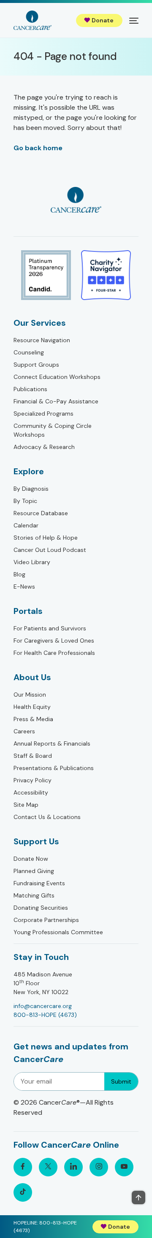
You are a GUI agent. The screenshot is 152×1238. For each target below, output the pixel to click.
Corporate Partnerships (46, 920)
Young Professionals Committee (58, 932)
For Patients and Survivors (50, 628)
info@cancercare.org (43, 1006)
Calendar (26, 525)
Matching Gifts (34, 895)
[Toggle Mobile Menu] (133, 20)
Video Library (32, 562)
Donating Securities (41, 907)
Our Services (40, 322)
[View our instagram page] (99, 1167)
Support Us (36, 841)
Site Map (26, 804)
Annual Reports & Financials (52, 743)
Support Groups (36, 364)
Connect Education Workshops (57, 377)
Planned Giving (34, 871)
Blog (19, 574)
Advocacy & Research (44, 447)
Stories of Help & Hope (46, 537)
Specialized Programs (43, 413)
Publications (30, 389)
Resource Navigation (42, 340)
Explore (29, 471)
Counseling (29, 352)
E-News (24, 586)
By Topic (25, 501)
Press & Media (33, 719)
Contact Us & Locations (47, 817)
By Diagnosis (31, 488)
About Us (32, 677)
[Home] (33, 20)
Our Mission (30, 694)
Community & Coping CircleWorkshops (53, 430)
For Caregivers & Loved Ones (54, 640)
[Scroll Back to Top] (138, 1197)
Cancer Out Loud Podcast (50, 550)
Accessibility (31, 792)
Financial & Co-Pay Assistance (56, 401)
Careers (24, 731)
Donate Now (31, 858)
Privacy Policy (33, 780)
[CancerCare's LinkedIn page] (73, 1167)
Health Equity (32, 707)
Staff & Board (33, 756)
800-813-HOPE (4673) (45, 1015)
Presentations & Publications (54, 768)
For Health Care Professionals (54, 653)
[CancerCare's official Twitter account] (48, 1167)
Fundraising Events (39, 883)
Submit (121, 1081)
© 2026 (64, 1107)
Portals (28, 610)
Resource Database (41, 513)
